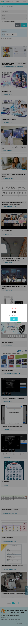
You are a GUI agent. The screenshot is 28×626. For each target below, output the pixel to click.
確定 (14, 319)
